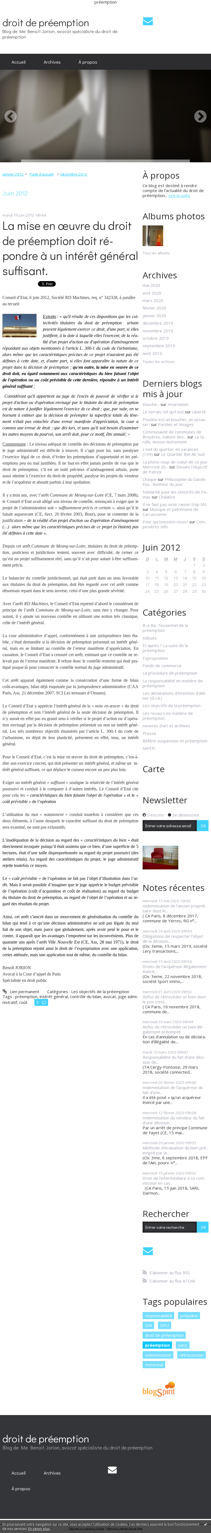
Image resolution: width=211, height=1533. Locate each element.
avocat (109, 996)
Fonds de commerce (162, 665)
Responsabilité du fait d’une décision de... (174, 1059)
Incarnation (178, 404)
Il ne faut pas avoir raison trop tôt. (175, 504)
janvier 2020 (154, 315)
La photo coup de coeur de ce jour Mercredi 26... (175, 464)
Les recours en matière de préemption (168, 716)
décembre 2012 (73, 174)
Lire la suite (179, 195)
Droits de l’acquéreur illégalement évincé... (174, 969)
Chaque (150, 479)
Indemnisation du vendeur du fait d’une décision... (174, 1120)
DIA (148, 1325)
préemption (26, 996)
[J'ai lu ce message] (205, 1524)
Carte (154, 769)
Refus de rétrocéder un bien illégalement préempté (173, 1029)
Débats (150, 637)
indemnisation (158, 1355)
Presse (149, 733)
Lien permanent (24, 991)
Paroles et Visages (176, 424)
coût (23, 1002)
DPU (164, 1325)
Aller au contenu (17, 8)
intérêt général (54, 996)
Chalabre (167, 497)
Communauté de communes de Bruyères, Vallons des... (172, 434)
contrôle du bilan (85, 996)
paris (182, 1345)
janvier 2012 (13, 174)
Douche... (151, 404)
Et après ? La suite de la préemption (165, 648)
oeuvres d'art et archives (166, 725)
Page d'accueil (42, 174)
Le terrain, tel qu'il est (163, 411)
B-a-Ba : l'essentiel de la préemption (165, 628)
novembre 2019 (158, 330)
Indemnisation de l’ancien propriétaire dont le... (175, 908)
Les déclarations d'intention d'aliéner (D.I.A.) (175, 696)
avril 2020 (152, 292)
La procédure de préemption (170, 672)
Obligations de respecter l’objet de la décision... (173, 938)
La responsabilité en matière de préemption (173, 683)
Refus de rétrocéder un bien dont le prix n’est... (174, 999)
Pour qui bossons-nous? (165, 521)
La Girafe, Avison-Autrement (174, 439)
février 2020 (154, 307)
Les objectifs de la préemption (100, 991)
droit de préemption (45, 22)
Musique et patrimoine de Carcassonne (170, 511)
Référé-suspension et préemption (175, 740)
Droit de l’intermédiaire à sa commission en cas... (174, 1180)
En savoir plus (39, 1528)
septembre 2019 (159, 345)
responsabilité (158, 1315)
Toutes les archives (159, 362)
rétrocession (191, 1355)
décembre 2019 (158, 322)
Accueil (19, 62)
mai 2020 (151, 285)
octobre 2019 (156, 338)
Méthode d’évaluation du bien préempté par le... (175, 1150)
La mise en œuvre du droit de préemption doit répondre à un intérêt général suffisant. (70, 248)
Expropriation (155, 658)
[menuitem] (18, 62)
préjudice (189, 1315)
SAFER (149, 748)
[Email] (148, 21)
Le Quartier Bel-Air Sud (182, 454)
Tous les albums (156, 252)
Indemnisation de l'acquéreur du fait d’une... (173, 1090)
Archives (52, 62)
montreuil (154, 1364)
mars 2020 (153, 300)
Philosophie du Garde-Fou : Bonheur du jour (175, 481)
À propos (88, 62)
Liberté (199, 411)
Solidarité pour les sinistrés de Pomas (175, 494)
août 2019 (152, 353)
